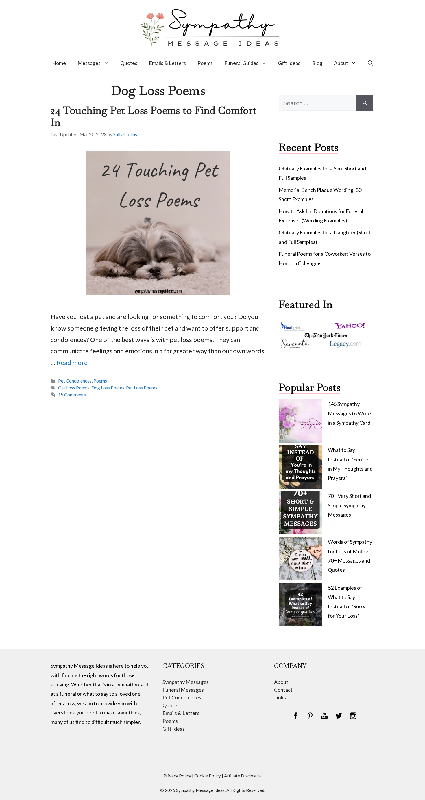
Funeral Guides (241, 63)
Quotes (128, 63)
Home (59, 63)
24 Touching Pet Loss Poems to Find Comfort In (153, 116)
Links (280, 697)
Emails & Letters (167, 63)
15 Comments (72, 394)
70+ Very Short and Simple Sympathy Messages (349, 505)
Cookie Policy (207, 775)
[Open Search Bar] (370, 63)
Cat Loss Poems (74, 387)
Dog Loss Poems (107, 387)
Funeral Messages (183, 689)
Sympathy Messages (185, 682)
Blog (317, 63)
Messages (89, 63)
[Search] (364, 103)
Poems (205, 63)
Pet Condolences (75, 380)
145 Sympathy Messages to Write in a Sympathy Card (349, 413)
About (341, 63)
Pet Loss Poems (141, 387)
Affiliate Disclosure (243, 775)
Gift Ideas (289, 63)
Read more (72, 362)
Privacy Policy (177, 775)
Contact (283, 689)
